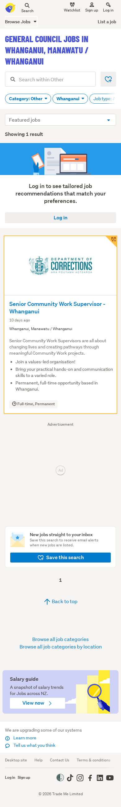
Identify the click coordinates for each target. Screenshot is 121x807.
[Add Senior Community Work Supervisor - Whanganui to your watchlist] (111, 241)
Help (38, 760)
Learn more (24, 738)
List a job (107, 22)
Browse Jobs (18, 22)
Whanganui (68, 99)
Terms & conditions (93, 760)
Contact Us (59, 760)
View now (33, 703)
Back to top (64, 601)
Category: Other (26, 99)
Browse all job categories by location (61, 646)
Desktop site (16, 760)
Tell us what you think (34, 745)
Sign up (91, 10)
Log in (108, 10)
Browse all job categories (60, 639)
